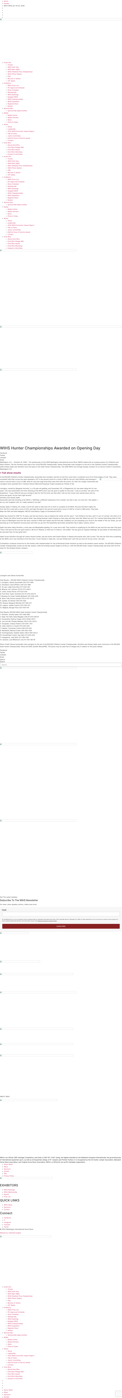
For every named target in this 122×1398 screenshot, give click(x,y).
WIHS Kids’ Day (13, 67)
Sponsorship (8, 108)
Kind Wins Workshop (15, 152)
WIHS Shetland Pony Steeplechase (20, 72)
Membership (12, 92)
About (6, 124)
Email (4, 910)
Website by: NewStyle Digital (10, 1233)
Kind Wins (7, 143)
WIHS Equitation (13, 101)
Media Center (12, 115)
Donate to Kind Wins (15, 154)
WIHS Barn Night (14, 69)
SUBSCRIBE (61, 926)
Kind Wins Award (14, 150)
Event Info (7, 62)
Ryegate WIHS (13, 97)
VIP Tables (11, 81)
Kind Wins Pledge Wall (16, 147)
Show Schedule (13, 90)
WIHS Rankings (13, 95)
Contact (10, 140)
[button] (61, 453)
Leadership (12, 129)
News (10, 120)
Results (10, 106)
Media (6, 113)
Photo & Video (13, 122)
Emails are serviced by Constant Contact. (47, 921)
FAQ (9, 76)
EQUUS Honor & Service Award (19, 138)
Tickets (10, 65)
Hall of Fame (12, 134)
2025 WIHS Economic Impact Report (21, 131)
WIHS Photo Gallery (15, 74)
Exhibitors (7, 83)
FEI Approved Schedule (16, 88)
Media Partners (13, 117)
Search (2, 659)
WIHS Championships (15, 99)
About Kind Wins (14, 145)
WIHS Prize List (13, 85)
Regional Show (13, 104)
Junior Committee (14, 136)
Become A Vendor (14, 79)
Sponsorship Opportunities (17, 111)
